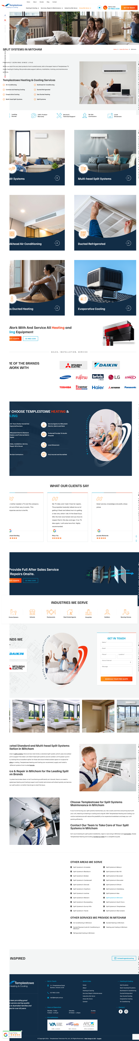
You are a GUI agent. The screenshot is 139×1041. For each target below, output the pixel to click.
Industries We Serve (71, 8)
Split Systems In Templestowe (115, 906)
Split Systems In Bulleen (81, 876)
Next (136, 540)
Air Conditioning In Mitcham (82, 923)
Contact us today (99, 837)
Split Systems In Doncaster (114, 880)
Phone (104, 654)
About (34, 2)
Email (104, 648)
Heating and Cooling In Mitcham (116, 927)
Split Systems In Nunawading (82, 902)
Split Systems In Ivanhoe (81, 893)
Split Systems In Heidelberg (115, 889)
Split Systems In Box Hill (114, 871)
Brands (42, 2)
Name (104, 642)
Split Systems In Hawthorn (81, 889)
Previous (136, 537)
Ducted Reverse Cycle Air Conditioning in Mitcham (86, 928)
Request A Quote (12, 339)
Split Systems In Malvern (81, 898)
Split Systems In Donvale (81, 885)
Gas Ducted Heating (126, 996)
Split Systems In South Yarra (115, 902)
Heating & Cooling (31, 8)
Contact (54, 2)
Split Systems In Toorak (80, 911)
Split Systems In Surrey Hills (82, 906)
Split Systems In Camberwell (82, 880)
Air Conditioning (125, 1001)
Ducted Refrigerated (126, 993)
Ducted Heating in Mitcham (115, 923)
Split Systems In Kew (112, 893)
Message (105, 666)
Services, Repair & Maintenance (51, 8)
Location (122, 654)
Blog (48, 2)
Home (28, 2)
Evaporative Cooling (126, 998)
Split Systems (124, 985)
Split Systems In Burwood (114, 876)
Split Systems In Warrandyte (115, 911)
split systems (18, 754)
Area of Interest (106, 660)
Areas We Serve (84, 8)
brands (32, 765)
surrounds (127, 834)
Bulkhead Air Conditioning (128, 990)
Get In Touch (129, 8)
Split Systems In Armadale (81, 867)
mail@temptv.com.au (56, 997)
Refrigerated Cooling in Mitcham (84, 933)
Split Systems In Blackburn (82, 871)
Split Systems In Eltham (113, 885)
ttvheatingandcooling (125, 958)
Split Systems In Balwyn (114, 867)
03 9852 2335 (30, 339)
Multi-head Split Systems (128, 988)
